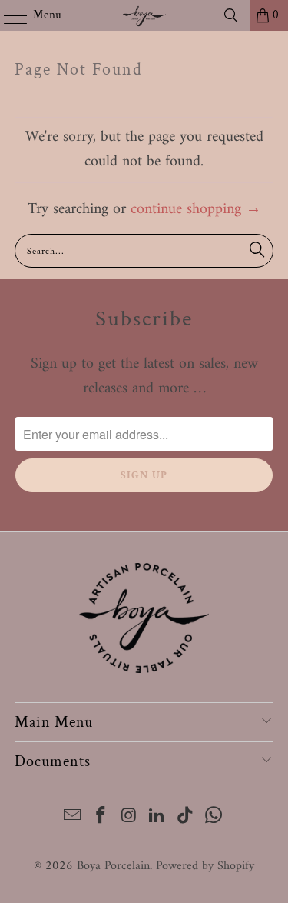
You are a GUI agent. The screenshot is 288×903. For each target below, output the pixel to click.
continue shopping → (196, 209)
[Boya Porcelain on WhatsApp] (213, 818)
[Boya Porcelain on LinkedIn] (157, 818)
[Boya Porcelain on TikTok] (185, 818)
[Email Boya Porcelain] (72, 818)
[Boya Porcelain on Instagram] (129, 818)
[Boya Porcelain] (144, 15)
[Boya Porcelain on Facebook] (101, 818)
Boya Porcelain (113, 866)
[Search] (231, 15)
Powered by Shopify (205, 866)
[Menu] (7, 15)
